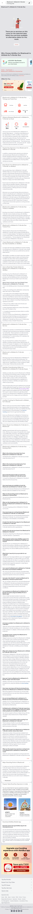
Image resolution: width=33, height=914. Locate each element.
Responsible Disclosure (6, 899)
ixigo (15, 905)
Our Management (5, 900)
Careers (24, 899)
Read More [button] (21, 75)
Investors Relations (14, 900)
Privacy (24, 897)
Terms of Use (12, 909)
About (9, 897)
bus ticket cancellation (16, 616)
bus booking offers (24, 388)
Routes (19, 899)
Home (2, 70)
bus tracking (25, 683)
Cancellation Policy (23, 900)
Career (18, 909)
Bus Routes (9, 70)
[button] (2, 3)
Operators (15, 899)
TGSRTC (22, 813)
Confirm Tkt (19, 905)
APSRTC (7, 812)
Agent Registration (5, 902)
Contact (13, 897)
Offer (6, 897)
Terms (20, 897)
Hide (28, 758)
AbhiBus (12, 905)
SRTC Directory (15, 795)
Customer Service (25, 909)
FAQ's (17, 897)
